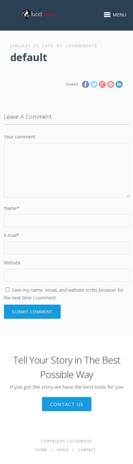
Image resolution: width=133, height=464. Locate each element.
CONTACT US (66, 404)
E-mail (11, 235)
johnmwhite (81, 46)
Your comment (19, 137)
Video (63, 450)
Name (11, 208)
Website (12, 263)
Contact (87, 450)
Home (41, 450)
